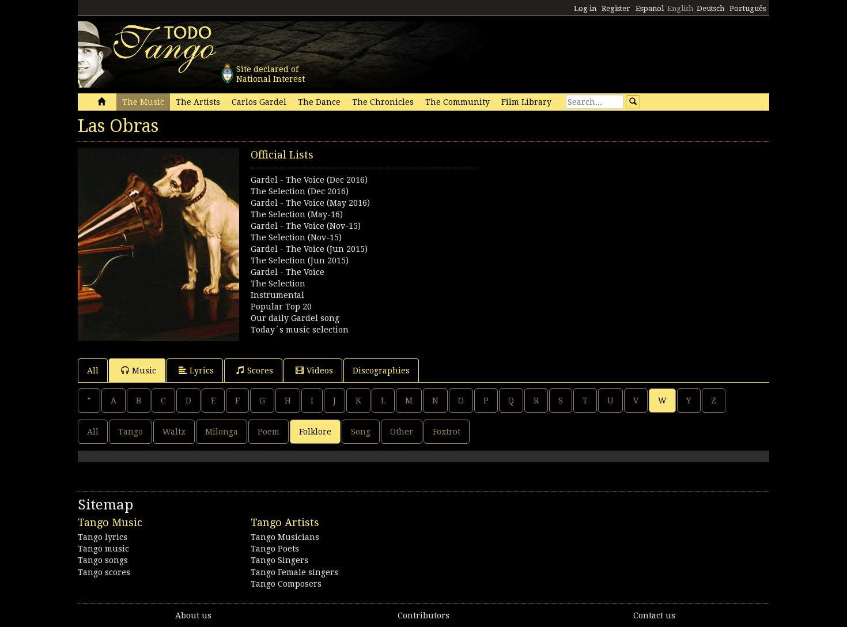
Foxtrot (446, 431)
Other (401, 431)
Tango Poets (275, 548)
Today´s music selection (300, 329)
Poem (268, 431)
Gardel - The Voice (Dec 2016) (309, 179)
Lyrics (202, 370)
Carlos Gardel (259, 102)
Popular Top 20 (281, 306)
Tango (130, 431)
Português (747, 8)
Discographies (381, 370)
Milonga (221, 431)
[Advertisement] (596, 228)
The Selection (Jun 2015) (300, 260)
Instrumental (277, 295)
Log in (585, 8)
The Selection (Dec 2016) (300, 191)
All (93, 370)
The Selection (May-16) (297, 214)
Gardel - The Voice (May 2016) (310, 202)
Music (144, 370)
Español (650, 8)
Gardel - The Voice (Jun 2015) (309, 249)
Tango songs (103, 560)
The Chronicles (383, 102)
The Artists (198, 102)
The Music (143, 102)
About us (193, 615)
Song (360, 431)
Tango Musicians (285, 537)
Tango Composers (286, 583)
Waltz (174, 431)
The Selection (278, 283)
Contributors (423, 615)
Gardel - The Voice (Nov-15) (306, 226)
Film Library (526, 102)
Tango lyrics (102, 537)
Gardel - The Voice (287, 272)
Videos (320, 370)
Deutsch (710, 8)
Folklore (315, 431)
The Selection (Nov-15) (296, 237)
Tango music (103, 548)
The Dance (319, 102)
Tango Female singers (294, 572)
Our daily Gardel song (295, 318)
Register (616, 8)
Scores (260, 370)
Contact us (654, 615)
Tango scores (104, 572)
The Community (457, 102)
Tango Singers (279, 560)
